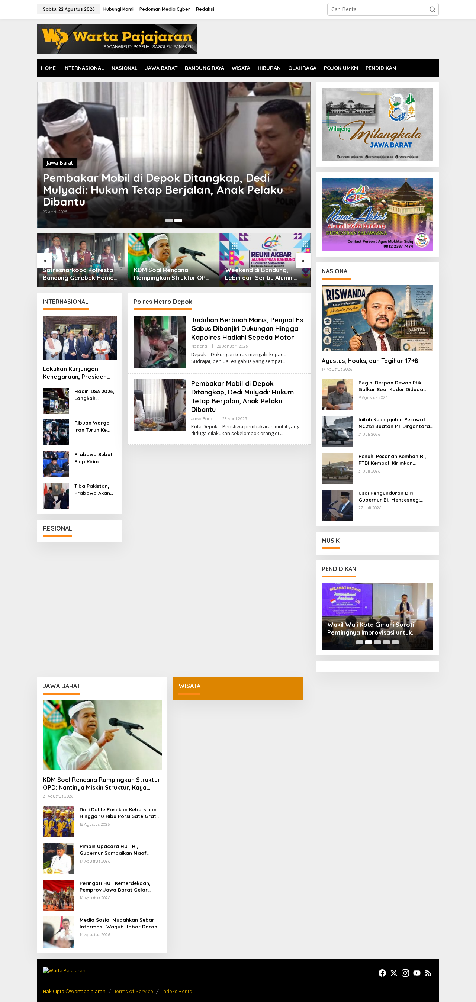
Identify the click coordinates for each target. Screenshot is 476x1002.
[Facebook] (382, 973)
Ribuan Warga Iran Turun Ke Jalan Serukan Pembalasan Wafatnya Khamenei (92, 426)
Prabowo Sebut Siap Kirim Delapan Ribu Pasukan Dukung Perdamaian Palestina (94, 457)
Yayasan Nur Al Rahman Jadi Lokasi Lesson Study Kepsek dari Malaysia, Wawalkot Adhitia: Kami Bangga (375, 629)
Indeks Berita (177, 991)
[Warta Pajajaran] (117, 38)
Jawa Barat (202, 418)
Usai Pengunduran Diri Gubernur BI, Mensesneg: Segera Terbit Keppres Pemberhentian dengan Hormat (389, 496)
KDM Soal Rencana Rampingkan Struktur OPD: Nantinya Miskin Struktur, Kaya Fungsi (81, 274)
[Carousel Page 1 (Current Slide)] (169, 220)
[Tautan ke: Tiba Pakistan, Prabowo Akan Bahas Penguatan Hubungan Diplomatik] (56, 495)
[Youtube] (417, 973)
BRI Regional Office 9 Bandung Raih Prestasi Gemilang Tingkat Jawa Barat (259, 274)
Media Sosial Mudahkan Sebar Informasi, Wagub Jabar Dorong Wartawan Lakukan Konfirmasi (120, 923)
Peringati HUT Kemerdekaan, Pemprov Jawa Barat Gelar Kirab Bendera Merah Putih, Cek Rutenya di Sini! (119, 886)
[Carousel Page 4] (386, 642)
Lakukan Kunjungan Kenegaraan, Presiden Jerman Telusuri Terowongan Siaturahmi (77, 373)
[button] (432, 9)
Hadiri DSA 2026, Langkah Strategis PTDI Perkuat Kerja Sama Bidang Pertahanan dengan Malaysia (94, 394)
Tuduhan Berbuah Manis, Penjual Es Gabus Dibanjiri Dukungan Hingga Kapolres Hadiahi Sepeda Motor (162, 189)
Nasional (57, 162)
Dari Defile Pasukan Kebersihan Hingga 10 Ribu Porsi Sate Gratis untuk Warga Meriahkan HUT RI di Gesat (120, 812)
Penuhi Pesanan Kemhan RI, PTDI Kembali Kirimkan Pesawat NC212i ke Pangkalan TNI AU (394, 459)
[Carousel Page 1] (359, 642)
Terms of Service (133, 991)
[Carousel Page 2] (178, 220)
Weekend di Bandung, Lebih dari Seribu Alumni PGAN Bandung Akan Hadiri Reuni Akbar (172, 274)
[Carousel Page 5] (395, 642)
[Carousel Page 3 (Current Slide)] (377, 642)
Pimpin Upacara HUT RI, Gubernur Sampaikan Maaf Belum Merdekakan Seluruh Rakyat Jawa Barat (113, 849)
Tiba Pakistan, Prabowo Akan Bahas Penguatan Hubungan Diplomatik (92, 489)
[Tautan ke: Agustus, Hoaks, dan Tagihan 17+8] (377, 318)
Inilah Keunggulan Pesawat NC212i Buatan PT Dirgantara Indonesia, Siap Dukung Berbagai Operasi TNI (394, 422)
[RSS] (428, 973)
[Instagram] (405, 973)
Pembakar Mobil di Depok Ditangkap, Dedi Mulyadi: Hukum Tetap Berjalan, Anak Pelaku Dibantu (242, 396)
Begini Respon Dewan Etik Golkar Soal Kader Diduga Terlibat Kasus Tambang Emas (395, 386)
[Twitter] (394, 973)
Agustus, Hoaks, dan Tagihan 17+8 (370, 360)
